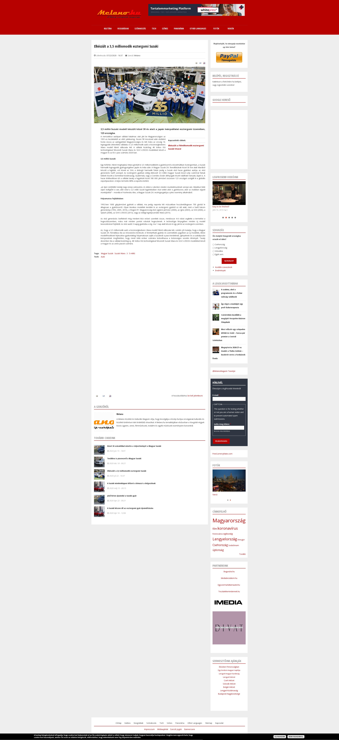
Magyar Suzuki (107, 253)
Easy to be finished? (221, 206)
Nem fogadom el (296, 737)
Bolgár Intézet (229, 687)
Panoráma (179, 723)
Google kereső (221, 100)
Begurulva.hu (229, 571)
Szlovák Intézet (229, 683)
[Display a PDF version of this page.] (204, 63)
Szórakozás (151, 723)
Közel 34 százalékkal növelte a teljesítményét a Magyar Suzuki (134, 446)
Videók (231, 28)
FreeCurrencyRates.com (222, 453)
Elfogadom (280, 737)
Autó (103, 256)
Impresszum (149, 729)
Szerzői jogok (176, 729)
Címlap (118, 723)
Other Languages (195, 723)
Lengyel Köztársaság (229, 690)
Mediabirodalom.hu (229, 578)
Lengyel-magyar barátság (229, 673)
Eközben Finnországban (229, 667)
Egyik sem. (219, 254)
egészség (228, 533)
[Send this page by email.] (200, 63)
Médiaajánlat (162, 729)
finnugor (241, 539)
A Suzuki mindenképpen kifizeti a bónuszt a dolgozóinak (131, 483)
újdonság (218, 550)
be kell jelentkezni (195, 395)
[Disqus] (149, 291)
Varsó (215, 494)
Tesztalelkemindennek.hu (229, 591)
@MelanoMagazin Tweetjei (224, 371)
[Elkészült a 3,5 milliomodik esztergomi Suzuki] (149, 121)
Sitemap (208, 723)
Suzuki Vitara (120, 253)
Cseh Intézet (229, 680)
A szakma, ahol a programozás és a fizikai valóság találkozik (231, 293)
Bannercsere (189, 729)
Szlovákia (219, 251)
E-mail (216, 395)
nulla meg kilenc (222, 424)
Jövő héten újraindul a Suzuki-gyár (122, 495)
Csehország (220, 244)
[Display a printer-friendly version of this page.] (196, 63)
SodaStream (233, 545)
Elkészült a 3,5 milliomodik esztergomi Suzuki (126, 470)
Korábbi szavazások (223, 267)
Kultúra (127, 723)
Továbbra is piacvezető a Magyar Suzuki (124, 458)
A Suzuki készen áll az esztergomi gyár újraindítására (130, 508)
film (215, 528)
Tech (162, 723)
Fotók (216, 28)
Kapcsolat (219, 723)
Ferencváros (218, 534)
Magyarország (229, 520)
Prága (215, 497)
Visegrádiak (138, 723)
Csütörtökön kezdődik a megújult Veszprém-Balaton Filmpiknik (233, 318)
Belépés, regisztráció (226, 76)
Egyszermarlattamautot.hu (229, 585)
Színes (169, 723)
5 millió (132, 253)
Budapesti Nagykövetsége (229, 694)
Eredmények (220, 270)
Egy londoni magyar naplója (229, 670)
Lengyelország (221, 248)
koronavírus (228, 528)
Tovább (242, 554)
